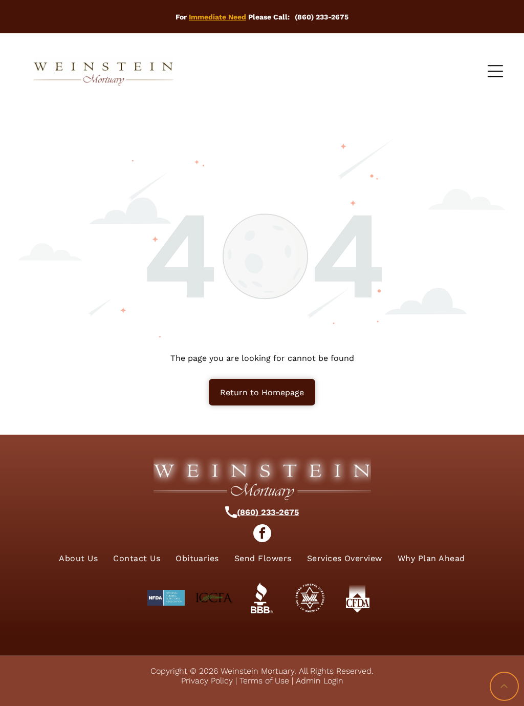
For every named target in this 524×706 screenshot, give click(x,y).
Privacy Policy (207, 681)
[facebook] (262, 534)
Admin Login (319, 681)
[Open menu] (495, 71)
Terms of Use (264, 681)
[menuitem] (78, 558)
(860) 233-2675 (268, 512)
